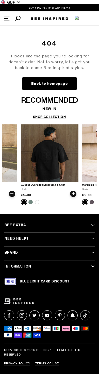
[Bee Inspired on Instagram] (22, 315)
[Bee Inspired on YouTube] (47, 315)
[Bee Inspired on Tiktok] (85, 315)
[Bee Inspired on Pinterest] (60, 315)
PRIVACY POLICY (17, 363)
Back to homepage (49, 83)
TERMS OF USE (47, 363)
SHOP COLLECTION (49, 116)
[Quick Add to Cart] (12, 194)
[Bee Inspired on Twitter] (34, 315)
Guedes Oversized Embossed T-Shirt (43, 184)
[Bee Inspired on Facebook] (9, 315)
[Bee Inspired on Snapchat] (73, 315)
